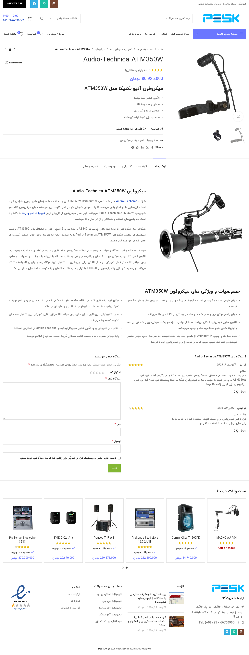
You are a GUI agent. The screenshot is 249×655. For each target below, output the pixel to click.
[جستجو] (42, 18)
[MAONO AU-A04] (226, 518)
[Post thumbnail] (176, 600)
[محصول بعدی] (5, 49)
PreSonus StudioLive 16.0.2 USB (145, 540)
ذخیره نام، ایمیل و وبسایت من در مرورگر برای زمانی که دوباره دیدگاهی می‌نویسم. (68, 458)
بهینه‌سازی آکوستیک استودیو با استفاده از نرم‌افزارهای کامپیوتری (148, 598)
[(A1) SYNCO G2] (63, 518)
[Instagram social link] (54, 4)
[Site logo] (221, 18)
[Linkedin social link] (142, 148)
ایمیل (116, 441)
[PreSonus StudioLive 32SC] (22, 518)
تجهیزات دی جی (112, 601)
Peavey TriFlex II (104, 538)
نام (118, 425)
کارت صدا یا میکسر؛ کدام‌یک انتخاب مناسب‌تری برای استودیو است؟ (147, 621)
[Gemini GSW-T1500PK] (185, 518)
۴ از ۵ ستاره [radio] (94, 372)
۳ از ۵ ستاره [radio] (97, 372)
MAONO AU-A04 (227, 538)
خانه (160, 49)
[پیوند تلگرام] (34, 4)
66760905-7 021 (13, 20)
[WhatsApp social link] (44, 4)
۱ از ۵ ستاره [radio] (103, 372)
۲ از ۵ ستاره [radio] (100, 372)
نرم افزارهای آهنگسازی (108, 621)
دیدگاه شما (113, 379)
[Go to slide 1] (127, 568)
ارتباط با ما (74, 594)
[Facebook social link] (152, 148)
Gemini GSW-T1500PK (186, 538)
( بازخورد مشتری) (135, 70)
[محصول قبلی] (14, 49)
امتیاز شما (115, 372)
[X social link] (147, 148)
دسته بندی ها (145, 49)
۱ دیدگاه (141, 607)
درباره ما (75, 601)
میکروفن (99, 49)
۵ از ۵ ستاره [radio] (91, 372)
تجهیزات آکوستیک (110, 615)
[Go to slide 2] (123, 568)
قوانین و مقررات (70, 608)
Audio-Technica (126, 201)
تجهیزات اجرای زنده (120, 49)
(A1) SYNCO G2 (63, 538)
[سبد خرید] (30, 18)
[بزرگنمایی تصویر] (238, 116)
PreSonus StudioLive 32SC (22, 540)
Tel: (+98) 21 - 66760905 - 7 (219, 623)
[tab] (159, 165)
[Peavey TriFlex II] (104, 518)
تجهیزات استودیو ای (109, 594)
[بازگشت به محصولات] (10, 49)
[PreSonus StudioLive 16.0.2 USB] (145, 518)
